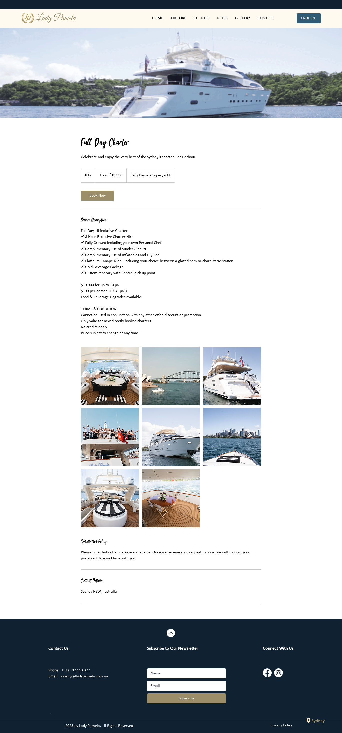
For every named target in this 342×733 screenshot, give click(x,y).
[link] (97, 196)
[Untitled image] (110, 376)
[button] (222, 18)
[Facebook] (267, 672)
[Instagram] (278, 672)
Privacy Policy (281, 725)
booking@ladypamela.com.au (78, 676)
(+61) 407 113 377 (69, 670)
